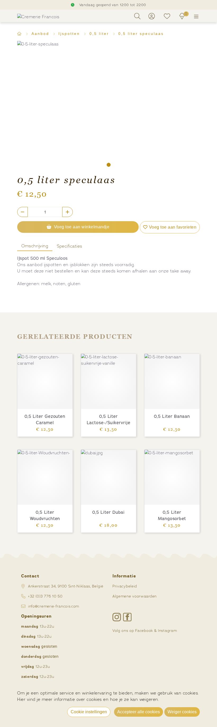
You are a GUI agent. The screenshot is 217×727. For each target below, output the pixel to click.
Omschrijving (34, 245)
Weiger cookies (182, 712)
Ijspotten (70, 34)
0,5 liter (100, 34)
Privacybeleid (124, 586)
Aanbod (41, 34)
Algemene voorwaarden (134, 596)
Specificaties (69, 246)
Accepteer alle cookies (138, 712)
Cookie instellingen (89, 712)
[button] (109, 165)
